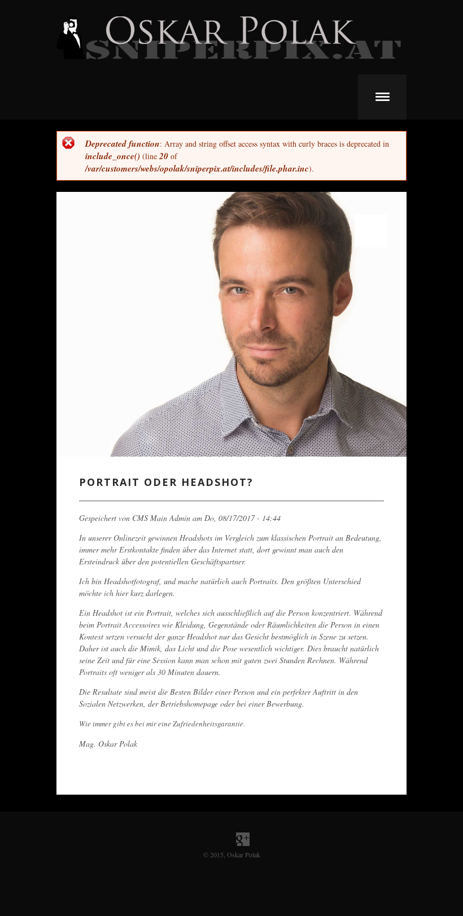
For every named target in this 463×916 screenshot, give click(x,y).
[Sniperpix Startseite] (228, 56)
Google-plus (243, 839)
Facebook (220, 839)
